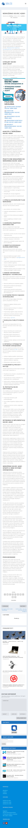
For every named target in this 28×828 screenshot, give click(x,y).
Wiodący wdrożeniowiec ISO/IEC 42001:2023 (13, 126)
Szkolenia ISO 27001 (7, 803)
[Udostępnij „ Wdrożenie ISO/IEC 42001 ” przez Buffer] (20, 594)
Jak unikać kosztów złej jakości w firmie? (13, 671)
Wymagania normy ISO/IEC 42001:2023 (12, 107)
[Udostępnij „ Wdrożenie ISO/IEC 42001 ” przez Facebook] (5, 594)
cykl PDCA (13, 317)
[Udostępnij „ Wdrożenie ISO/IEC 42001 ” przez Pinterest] (15, 594)
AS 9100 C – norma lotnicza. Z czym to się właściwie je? (13, 642)
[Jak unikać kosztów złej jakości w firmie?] (14, 665)
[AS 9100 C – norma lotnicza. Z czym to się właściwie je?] (14, 635)
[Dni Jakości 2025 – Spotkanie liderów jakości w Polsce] (4, 776)
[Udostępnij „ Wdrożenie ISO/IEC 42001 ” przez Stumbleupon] (23, 594)
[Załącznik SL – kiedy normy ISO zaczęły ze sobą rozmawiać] (4, 752)
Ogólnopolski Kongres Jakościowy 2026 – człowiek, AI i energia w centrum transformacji (16, 758)
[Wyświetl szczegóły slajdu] (10, 729)
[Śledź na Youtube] (6, 823)
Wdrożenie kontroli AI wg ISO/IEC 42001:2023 (13, 121)
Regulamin (5, 811)
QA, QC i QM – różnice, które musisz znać (16, 770)
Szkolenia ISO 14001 (7, 802)
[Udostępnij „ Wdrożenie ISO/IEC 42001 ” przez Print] (15, 597)
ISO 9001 (16, 349)
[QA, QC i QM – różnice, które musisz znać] (4, 771)
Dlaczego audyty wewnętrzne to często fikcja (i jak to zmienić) (16, 765)
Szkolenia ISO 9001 (7, 800)
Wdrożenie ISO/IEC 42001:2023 (12, 117)
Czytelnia (22, 16)
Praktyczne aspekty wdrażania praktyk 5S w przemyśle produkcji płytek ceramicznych (13, 685)
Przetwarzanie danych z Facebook (10, 814)
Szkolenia (5, 793)
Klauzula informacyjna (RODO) (9, 812)
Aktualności (15, 754)
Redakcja (11, 16)
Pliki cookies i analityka (7, 815)
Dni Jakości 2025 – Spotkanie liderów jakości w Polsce (15, 776)
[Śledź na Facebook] (4, 823)
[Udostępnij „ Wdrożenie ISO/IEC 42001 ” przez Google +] (10, 594)
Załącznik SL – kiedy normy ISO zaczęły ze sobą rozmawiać (15, 752)
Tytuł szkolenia (4, 739)
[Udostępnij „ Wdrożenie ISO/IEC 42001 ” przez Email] (12, 597)
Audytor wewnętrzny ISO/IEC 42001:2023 (12, 112)
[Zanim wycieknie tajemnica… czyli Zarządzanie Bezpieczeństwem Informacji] (14, 650)
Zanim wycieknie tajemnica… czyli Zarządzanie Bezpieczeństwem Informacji (13, 657)
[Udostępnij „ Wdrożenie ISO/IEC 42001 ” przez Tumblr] (12, 594)
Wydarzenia (20, 761)
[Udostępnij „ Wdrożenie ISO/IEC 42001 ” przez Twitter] (7, 594)
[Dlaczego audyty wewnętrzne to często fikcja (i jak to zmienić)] (4, 765)
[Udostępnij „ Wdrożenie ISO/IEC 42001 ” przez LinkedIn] (18, 594)
